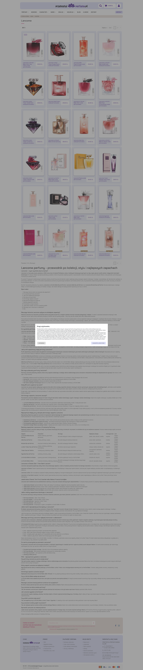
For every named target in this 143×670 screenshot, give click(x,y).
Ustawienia (41, 343)
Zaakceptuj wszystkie (98, 343)
